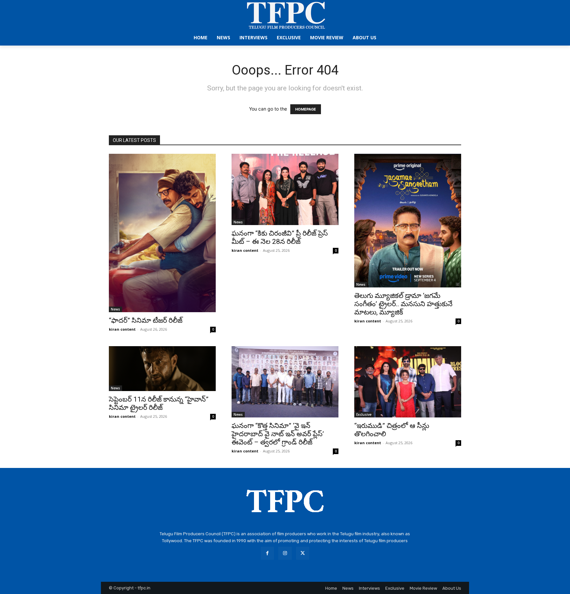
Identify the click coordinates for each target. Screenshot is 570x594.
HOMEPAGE (305, 109)
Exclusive (363, 414)
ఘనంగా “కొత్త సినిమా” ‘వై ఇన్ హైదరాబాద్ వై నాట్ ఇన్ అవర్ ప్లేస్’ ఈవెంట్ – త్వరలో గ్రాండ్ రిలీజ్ (278, 434)
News (115, 309)
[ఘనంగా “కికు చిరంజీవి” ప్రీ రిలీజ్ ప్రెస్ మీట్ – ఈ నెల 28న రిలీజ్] (285, 189)
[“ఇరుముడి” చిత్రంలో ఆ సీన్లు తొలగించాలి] (407, 381)
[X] (302, 553)
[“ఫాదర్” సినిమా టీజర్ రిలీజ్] (162, 233)
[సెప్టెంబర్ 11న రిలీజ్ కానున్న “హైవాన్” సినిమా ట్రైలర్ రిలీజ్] (162, 368)
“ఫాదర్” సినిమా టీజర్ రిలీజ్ (145, 320)
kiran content (122, 329)
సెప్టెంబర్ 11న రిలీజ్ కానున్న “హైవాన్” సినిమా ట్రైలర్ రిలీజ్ (158, 403)
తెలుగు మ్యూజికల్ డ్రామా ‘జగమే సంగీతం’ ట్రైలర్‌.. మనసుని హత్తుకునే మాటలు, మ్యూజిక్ (403, 304)
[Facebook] (267, 553)
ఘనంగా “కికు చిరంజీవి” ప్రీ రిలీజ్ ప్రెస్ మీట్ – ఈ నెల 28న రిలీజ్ (280, 237)
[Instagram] (284, 553)
